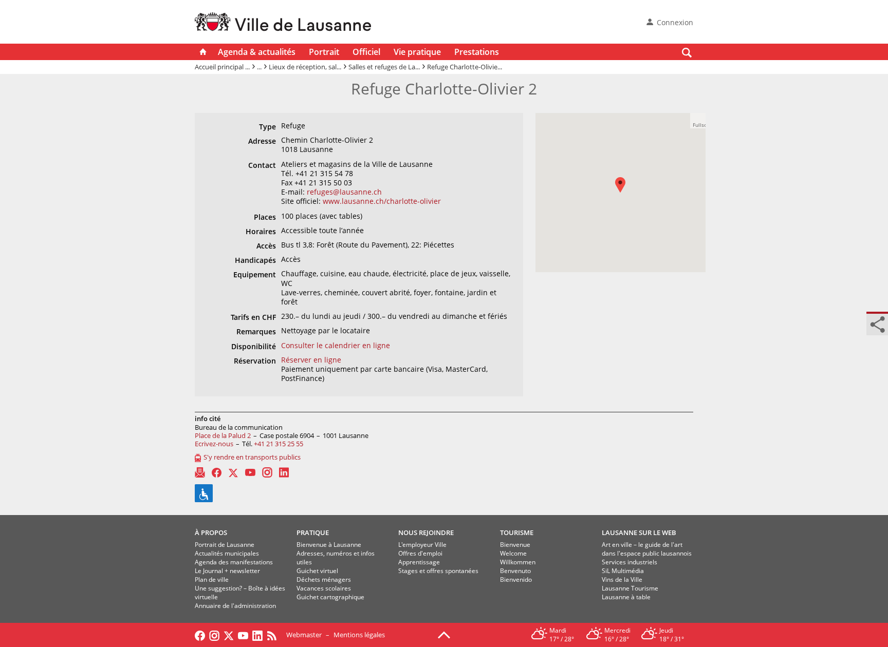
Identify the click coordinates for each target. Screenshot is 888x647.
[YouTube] (250, 472)
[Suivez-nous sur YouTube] (243, 634)
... (259, 66)
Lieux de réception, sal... (305, 66)
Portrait (324, 52)
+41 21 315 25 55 (278, 443)
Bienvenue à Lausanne (329, 544)
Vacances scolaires (324, 588)
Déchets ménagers (324, 579)
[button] (625, 192)
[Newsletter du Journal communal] (200, 472)
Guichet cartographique (330, 597)
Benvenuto (515, 570)
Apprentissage (419, 562)
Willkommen (517, 562)
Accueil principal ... (222, 66)
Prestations (476, 52)
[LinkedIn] (284, 472)
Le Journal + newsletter (227, 570)
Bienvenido (516, 579)
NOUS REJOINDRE (426, 532)
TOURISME (516, 532)
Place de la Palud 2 (223, 435)
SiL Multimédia (623, 570)
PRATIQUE (313, 532)
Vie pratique (417, 52)
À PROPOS (211, 532)
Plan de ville (212, 579)
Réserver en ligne (311, 360)
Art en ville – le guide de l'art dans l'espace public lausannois (647, 549)
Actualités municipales (227, 553)
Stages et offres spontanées (438, 570)
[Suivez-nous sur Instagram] (214, 634)
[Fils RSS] (274, 634)
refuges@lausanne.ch (344, 192)
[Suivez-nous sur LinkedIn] (257, 634)
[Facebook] (216, 473)
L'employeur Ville (422, 544)
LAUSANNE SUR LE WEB (639, 532)
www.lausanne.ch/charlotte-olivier (382, 201)
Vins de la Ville (622, 579)
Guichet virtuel (317, 570)
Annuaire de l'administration (235, 605)
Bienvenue (515, 544)
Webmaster (304, 634)
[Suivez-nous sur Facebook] (200, 634)
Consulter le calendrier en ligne (335, 345)
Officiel (366, 52)
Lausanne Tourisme (630, 588)
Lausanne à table (626, 597)
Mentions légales (359, 634)
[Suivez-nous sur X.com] (229, 634)
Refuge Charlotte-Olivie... (464, 66)
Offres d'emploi (420, 553)
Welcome (513, 553)
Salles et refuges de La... (384, 66)
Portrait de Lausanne (224, 544)
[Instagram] (267, 472)
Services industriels (629, 562)
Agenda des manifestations (234, 562)
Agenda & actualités (256, 52)
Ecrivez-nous (214, 443)
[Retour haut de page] (444, 634)
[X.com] (233, 472)
